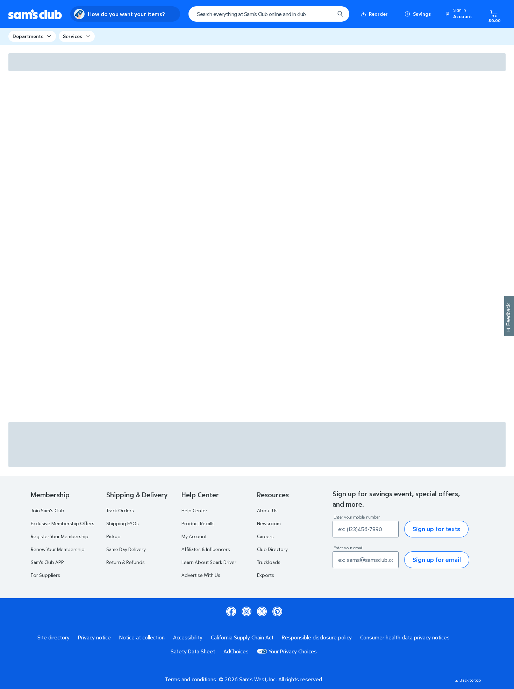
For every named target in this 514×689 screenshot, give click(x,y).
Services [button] (72, 36)
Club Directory (272, 549)
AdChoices (236, 651)
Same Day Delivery (126, 549)
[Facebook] (231, 611)
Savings (422, 13)
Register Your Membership (59, 536)
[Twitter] (262, 611)
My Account (194, 536)
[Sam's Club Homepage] (35, 14)
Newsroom (269, 523)
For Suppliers (45, 575)
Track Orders (120, 510)
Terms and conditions (190, 679)
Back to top (470, 680)
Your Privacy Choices (293, 651)
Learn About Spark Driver (208, 562)
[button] (460, 14)
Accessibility (187, 637)
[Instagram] (246, 611)
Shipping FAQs (122, 523)
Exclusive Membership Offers (62, 523)
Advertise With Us (200, 575)
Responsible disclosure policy (317, 637)
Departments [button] (28, 36)
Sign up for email (437, 559)
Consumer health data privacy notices (405, 637)
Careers (265, 536)
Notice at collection (142, 637)
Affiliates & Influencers (205, 549)
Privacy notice (94, 637)
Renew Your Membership (58, 549)
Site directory (53, 637)
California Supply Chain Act (242, 637)
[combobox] (268, 14)
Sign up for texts (436, 529)
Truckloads (268, 562)
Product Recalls (198, 523)
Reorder (378, 13)
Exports (265, 575)
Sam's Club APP (47, 562)
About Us (267, 510)
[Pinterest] (277, 611)
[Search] (340, 14)
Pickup (113, 536)
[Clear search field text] (324, 14)
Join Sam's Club (47, 510)
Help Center (194, 510)
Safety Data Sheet (193, 651)
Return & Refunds (125, 562)
